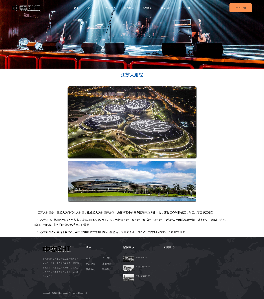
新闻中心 (147, 8)
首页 (76, 8)
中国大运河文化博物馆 (143, 276)
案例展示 (129, 8)
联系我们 (165, 8)
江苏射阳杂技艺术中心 (143, 267)
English (184, 8)
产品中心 (111, 8)
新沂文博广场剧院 (142, 258)
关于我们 (92, 8)
